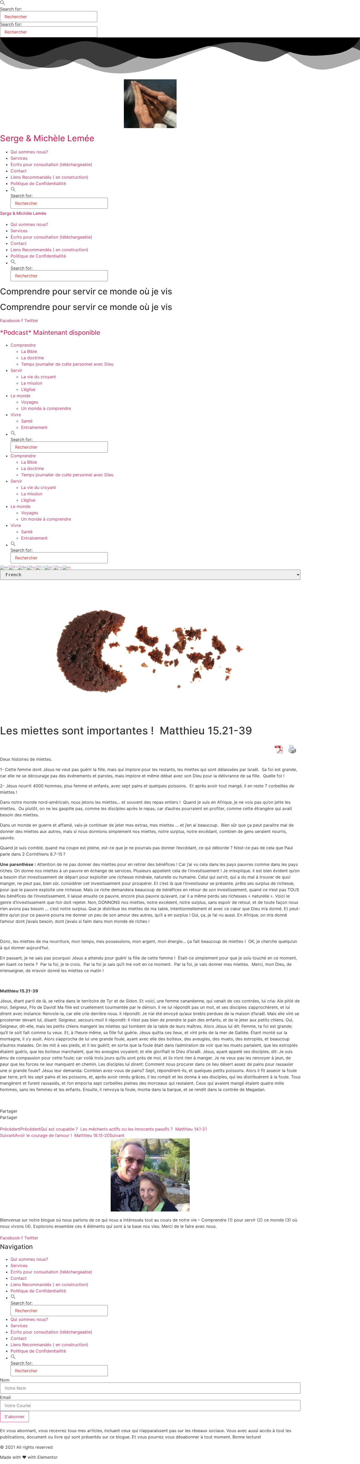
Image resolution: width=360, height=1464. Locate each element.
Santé (26, 421)
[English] (4, 567)
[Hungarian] (31, 567)
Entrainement (34, 427)
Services (19, 158)
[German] (22, 567)
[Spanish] (67, 567)
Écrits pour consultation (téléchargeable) (51, 164)
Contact (19, 170)
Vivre (16, 414)
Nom (4, 1380)
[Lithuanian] (40, 567)
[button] (2, 3)
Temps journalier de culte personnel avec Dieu (67, 364)
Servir (16, 370)
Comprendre (23, 345)
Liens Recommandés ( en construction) (49, 177)
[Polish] (49, 567)
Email (5, 1397)
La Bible (29, 351)
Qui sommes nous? (29, 151)
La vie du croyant (38, 376)
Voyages (29, 402)
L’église (28, 389)
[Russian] (58, 567)
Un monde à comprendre (46, 408)
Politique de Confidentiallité (38, 183)
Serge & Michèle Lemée (47, 138)
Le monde (20, 395)
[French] (13, 567)
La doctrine (32, 357)
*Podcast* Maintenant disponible (50, 332)
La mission (31, 383)
